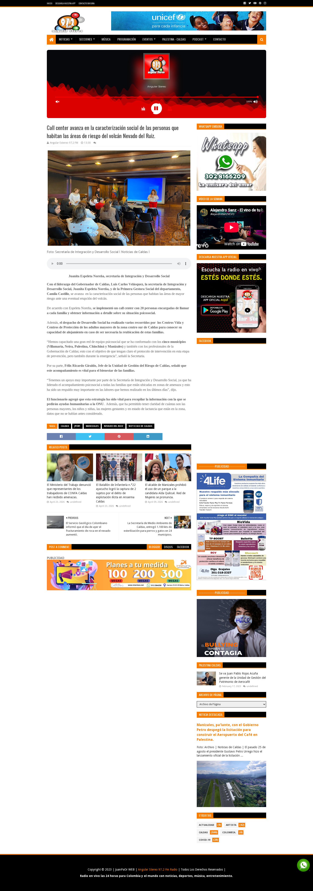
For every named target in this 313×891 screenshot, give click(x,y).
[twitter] (250, 3)
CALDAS (65, 426)
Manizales (92, 426)
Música (106, 39)
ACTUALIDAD (206, 825)
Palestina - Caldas (174, 39)
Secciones (85, 39)
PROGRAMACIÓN (126, 39)
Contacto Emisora (87, 3)
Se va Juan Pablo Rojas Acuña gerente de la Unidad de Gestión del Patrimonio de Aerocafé (242, 677)
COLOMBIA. (229, 832)
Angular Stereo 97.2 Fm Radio (157, 869)
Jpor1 (77, 426)
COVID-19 (204, 840)
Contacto (219, 39)
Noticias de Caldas (140, 426)
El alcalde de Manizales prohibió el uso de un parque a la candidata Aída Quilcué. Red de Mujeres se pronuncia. (165, 491)
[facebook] (245, 3)
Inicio (49, 3)
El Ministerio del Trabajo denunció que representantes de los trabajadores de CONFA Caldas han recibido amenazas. (69, 491)
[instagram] (264, 3)
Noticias (64, 39)
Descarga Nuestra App (65, 3)
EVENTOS (147, 39)
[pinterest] (260, 3)
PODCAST (198, 39)
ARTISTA (231, 825)
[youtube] (255, 3)
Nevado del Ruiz (113, 426)
